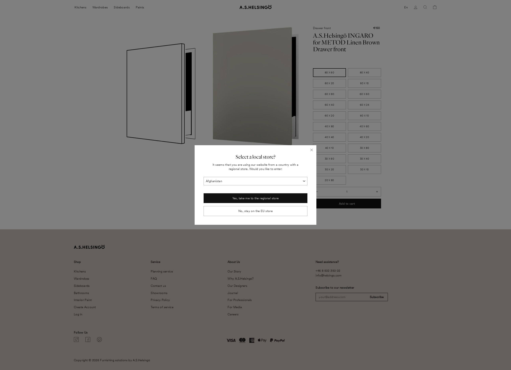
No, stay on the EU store (255, 211)
